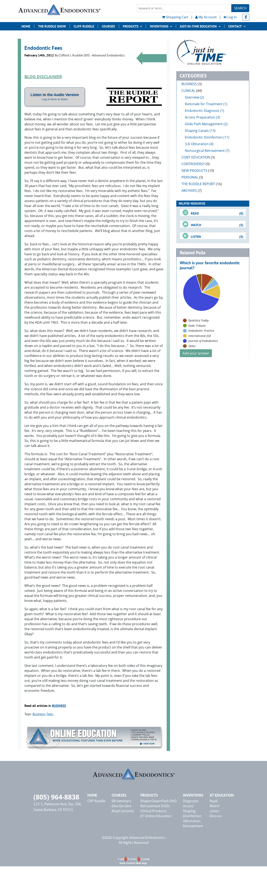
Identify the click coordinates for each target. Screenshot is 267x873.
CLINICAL (191, 90)
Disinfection (192, 816)
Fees (50, 714)
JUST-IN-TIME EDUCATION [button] (198, 26)
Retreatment (193, 826)
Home (25, 26)
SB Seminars (121, 801)
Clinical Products (153, 811)
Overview (192, 97)
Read (214, 801)
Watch (215, 806)
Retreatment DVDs (155, 806)
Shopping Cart (176, 17)
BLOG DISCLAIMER (43, 76)
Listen (214, 811)
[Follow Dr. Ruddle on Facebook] (246, 17)
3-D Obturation (197, 144)
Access (188, 806)
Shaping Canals (197, 130)
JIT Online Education (156, 816)
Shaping (189, 811)
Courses (108, 26)
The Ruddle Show (52, 26)
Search (240, 8)
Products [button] (130, 26)
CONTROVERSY (195, 164)
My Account (207, 17)
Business (39, 714)
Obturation (191, 821)
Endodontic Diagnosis (202, 110)
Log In (232, 17)
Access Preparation (200, 117)
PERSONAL (192, 177)
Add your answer (196, 353)
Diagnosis (190, 801)
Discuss (216, 816)
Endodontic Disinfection (204, 137)
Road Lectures (123, 811)
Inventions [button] (159, 26)
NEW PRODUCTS (197, 170)
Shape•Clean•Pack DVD (158, 801)
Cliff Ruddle (84, 26)
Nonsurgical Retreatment (205, 150)
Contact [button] (235, 26)
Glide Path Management (204, 124)
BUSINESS (59, 705)
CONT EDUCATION (198, 157)
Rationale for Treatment (204, 104)
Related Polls (192, 253)
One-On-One (121, 806)
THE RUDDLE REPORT (201, 184)
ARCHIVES (191, 190)
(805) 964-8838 (56, 796)
